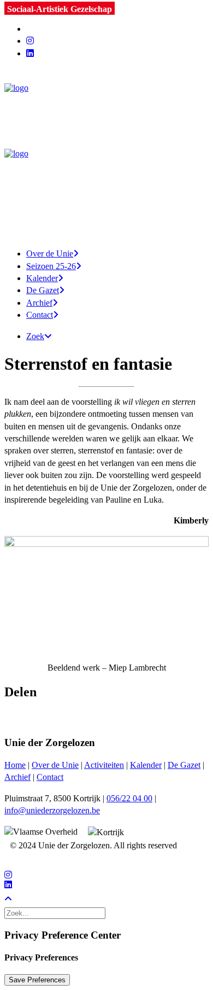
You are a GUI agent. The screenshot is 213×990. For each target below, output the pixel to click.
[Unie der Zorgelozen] (106, 148)
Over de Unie (49, 253)
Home (15, 765)
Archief (39, 302)
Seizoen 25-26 (51, 266)
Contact (39, 314)
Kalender (42, 278)
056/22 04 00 (129, 798)
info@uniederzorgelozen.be (52, 810)
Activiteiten (104, 765)
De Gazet (42, 290)
